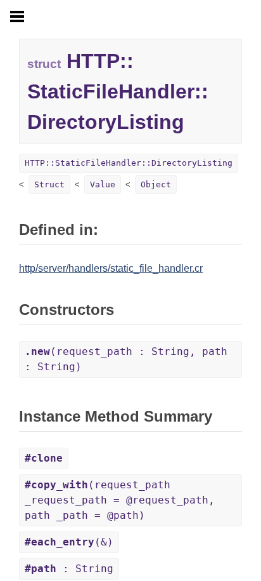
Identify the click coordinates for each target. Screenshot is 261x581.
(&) (69, 542)
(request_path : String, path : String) (126, 359)
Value (102, 184)
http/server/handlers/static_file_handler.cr (111, 268)
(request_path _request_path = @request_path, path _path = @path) (120, 500)
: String (69, 569)
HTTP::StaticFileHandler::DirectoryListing (128, 163)
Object (156, 184)
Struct (49, 184)
